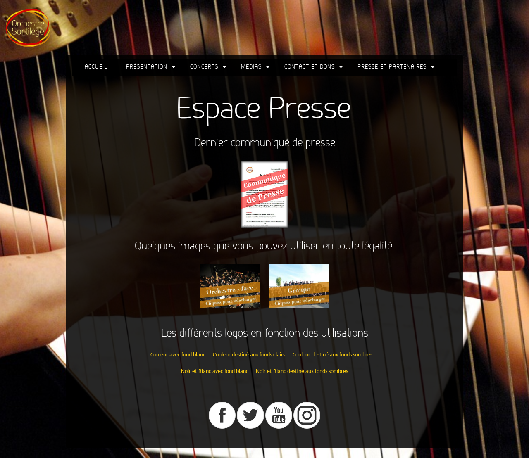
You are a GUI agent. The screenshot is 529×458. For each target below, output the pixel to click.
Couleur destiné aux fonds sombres (332, 355)
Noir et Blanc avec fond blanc (214, 371)
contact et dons (309, 66)
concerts (204, 66)
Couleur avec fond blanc (177, 355)
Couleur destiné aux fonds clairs (249, 355)
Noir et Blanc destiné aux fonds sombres (302, 371)
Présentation (146, 66)
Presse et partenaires (392, 66)
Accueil (96, 66)
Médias (251, 66)
